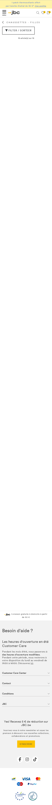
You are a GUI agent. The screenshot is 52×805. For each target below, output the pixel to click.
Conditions (8, 693)
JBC (4, 704)
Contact (6, 683)
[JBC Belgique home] (14, 13)
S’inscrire (26, 744)
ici (32, 663)
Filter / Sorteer (20, 30)
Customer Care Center (14, 673)
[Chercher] (37, 12)
